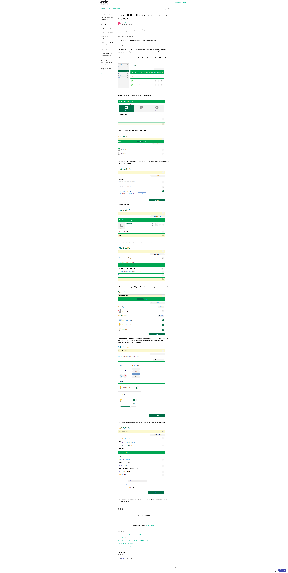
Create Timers (105, 25)
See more (103, 73)
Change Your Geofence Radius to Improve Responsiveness (107, 55)
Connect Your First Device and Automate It (107, 69)
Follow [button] (167, 23)
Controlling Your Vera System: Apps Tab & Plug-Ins (131, 535)
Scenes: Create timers (107, 32)
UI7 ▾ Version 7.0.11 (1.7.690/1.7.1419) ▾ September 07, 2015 (133, 540)
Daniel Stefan (125, 23)
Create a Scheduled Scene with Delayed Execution (106, 62)
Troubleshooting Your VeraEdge (126, 543)
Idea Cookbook (107, 8)
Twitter (121, 509)
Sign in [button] (184, 2)
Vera (101, 8)
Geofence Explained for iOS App (107, 37)
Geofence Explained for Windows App (107, 48)
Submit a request (176, 2)
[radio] (140, 518)
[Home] (104, 4)
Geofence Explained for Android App (107, 43)
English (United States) (180, 567)
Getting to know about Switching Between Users (107, 19)
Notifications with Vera (107, 29)
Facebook (118, 509)
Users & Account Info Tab (124, 537)
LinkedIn (123, 509)
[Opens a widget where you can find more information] (282, 570)
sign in (122, 558)
